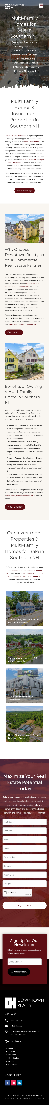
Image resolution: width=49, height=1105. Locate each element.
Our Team (12, 1055)
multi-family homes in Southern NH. (23, 324)
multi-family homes (32, 141)
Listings (11, 1061)
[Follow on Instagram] (13, 1082)
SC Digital (17, 1098)
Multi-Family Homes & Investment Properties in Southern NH (24, 113)
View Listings (24, 190)
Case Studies (13, 1058)
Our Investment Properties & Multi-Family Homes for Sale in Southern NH (24, 545)
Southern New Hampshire (16, 135)
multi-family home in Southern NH (20, 495)
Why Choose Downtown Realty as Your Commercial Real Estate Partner (24, 257)
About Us (12, 1048)
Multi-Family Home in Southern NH (22, 397)
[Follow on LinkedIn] (19, 1082)
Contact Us (14, 332)
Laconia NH (27, 576)
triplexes (32, 159)
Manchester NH (19, 62)
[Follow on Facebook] (7, 1082)
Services (11, 1051)
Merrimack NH (22, 66)
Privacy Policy (29, 1098)
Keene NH (22, 70)
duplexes (24, 159)
